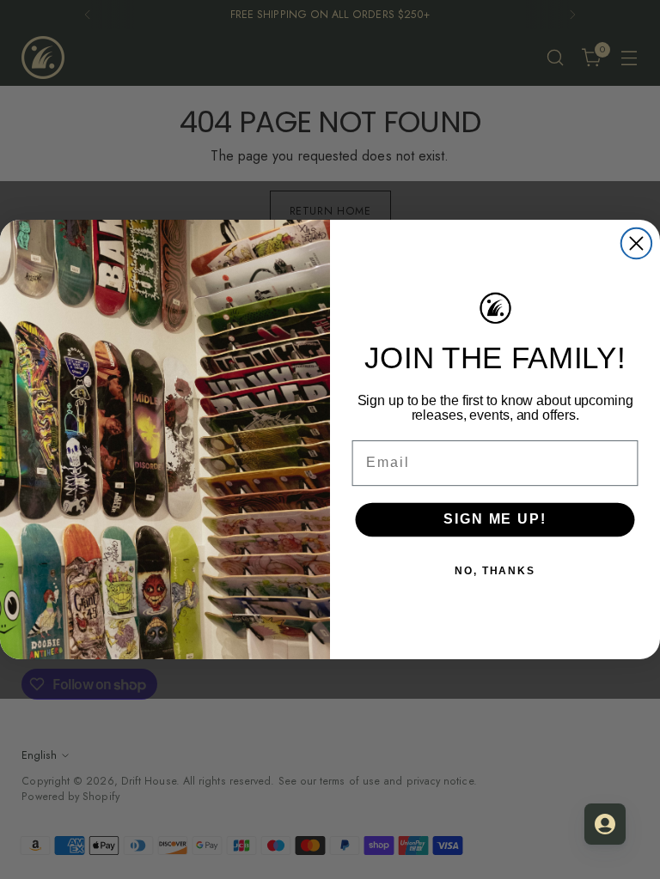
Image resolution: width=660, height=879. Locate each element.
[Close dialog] (636, 243)
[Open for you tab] (605, 824)
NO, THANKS (495, 570)
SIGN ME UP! (494, 519)
